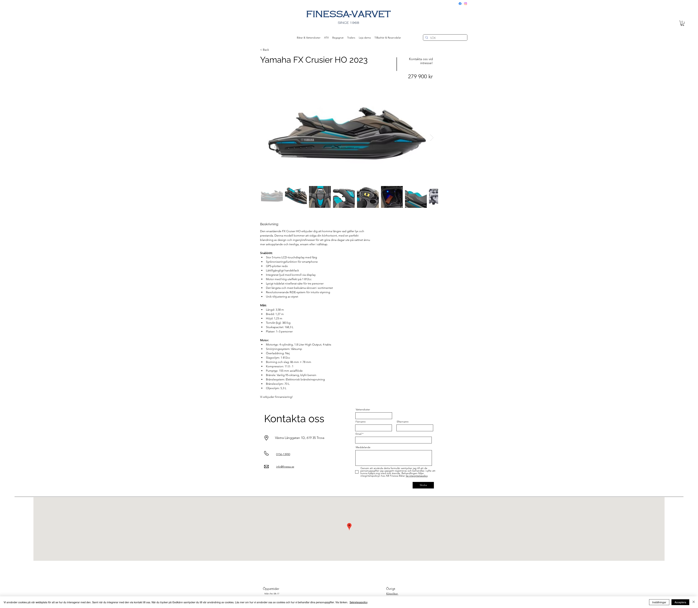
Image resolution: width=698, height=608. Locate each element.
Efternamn (403, 421)
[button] (682, 23)
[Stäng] (693, 602)
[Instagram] (465, 3)
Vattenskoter (363, 409)
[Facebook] (460, 3)
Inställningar (659, 602)
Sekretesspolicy (359, 602)
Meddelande (363, 447)
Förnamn (361, 421)
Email (359, 434)
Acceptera (680, 602)
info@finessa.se (285, 466)
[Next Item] (432, 137)
